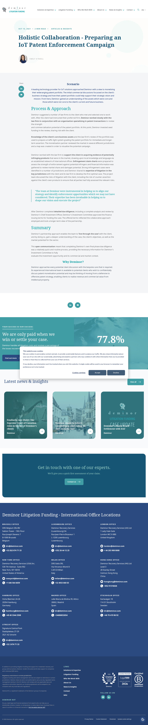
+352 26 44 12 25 (62, 550)
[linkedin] (21, 88)
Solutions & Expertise (45, 10)
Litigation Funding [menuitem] (71, 674)
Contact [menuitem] (67, 691)
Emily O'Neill (37, 59)
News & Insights (115, 10)
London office (108, 524)
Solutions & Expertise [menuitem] (72, 670)
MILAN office (58, 560)
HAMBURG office (10, 595)
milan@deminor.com (64, 578)
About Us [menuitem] (67, 682)
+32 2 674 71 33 (12, 644)
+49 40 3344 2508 (13, 615)
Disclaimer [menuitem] (113, 719)
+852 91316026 (110, 586)
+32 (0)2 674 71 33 (14, 550)
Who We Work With (85, 10)
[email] (21, 95)
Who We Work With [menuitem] (71, 678)
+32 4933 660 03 (62, 583)
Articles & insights (61, 29)
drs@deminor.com (14, 546)
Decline (116, 373)
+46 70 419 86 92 (111, 615)
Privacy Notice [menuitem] (89, 719)
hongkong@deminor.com (115, 581)
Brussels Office (10, 524)
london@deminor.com (114, 546)
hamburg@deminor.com (17, 611)
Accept (97, 373)
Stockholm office (109, 595)
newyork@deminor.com (17, 578)
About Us (101, 10)
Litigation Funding (66, 10)
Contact (130, 10)
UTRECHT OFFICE (10, 624)
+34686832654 (61, 615)
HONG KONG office (109, 560)
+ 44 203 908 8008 (111, 550)
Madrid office (58, 595)
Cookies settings (78, 373)
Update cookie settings (124, 719)
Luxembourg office (61, 524)
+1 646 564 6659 (13, 583)
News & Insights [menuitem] (70, 687)
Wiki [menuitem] (65, 695)
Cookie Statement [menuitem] (101, 719)
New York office (11, 560)
